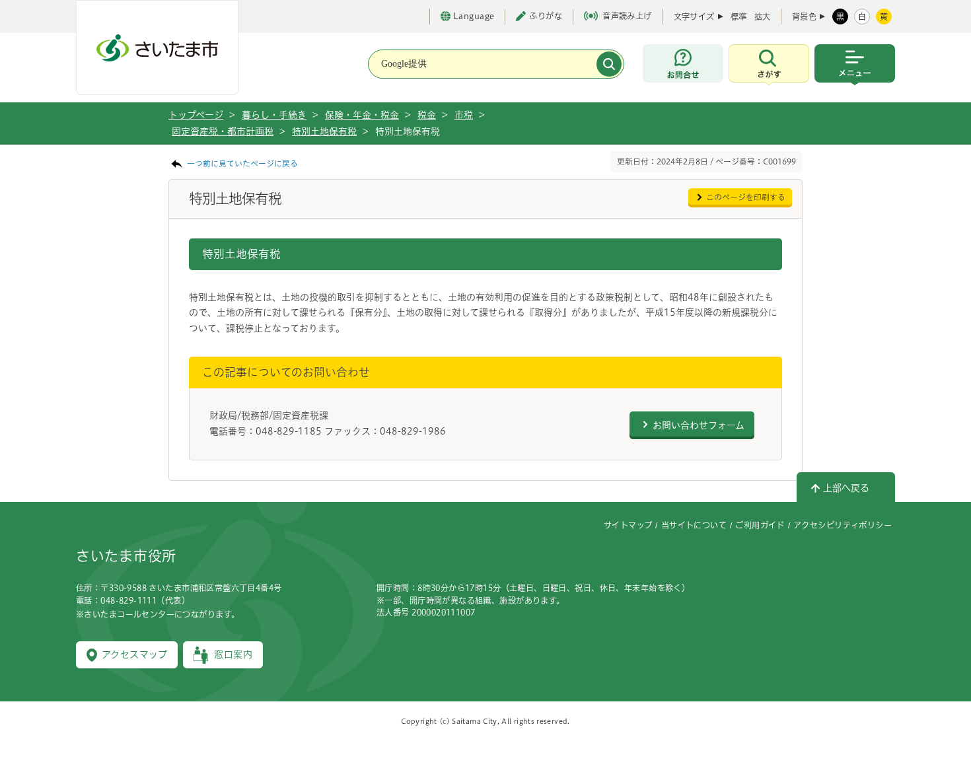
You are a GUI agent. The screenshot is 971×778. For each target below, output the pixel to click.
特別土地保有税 (324, 131)
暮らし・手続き (274, 115)
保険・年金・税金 (362, 115)
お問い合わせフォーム (698, 425)
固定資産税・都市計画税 (222, 131)
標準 (738, 16)
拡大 (762, 16)
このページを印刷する (745, 197)
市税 (463, 115)
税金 (426, 115)
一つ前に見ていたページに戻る (242, 163)
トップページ (195, 115)
